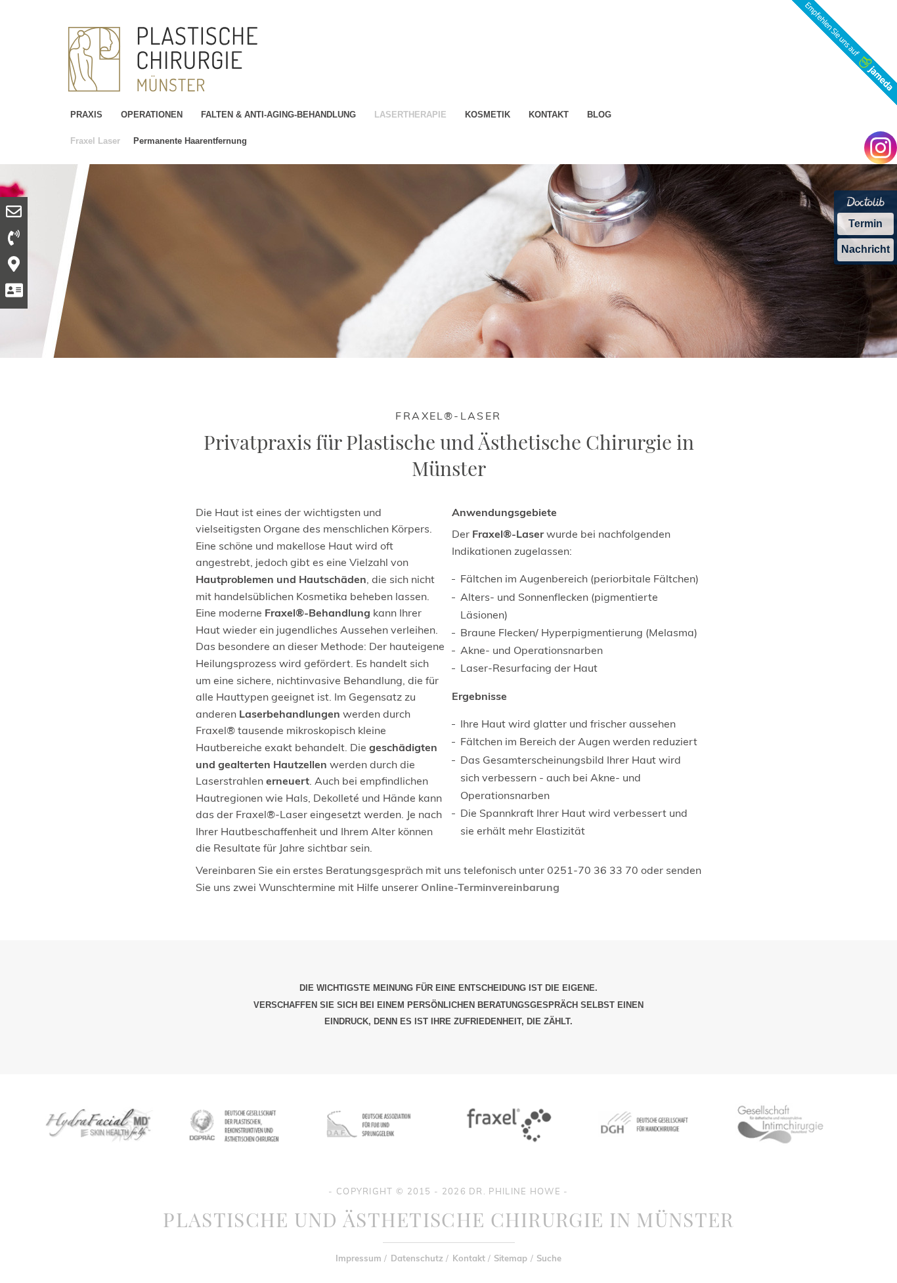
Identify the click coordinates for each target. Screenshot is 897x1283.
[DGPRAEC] (233, 1151)
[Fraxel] (506, 1151)
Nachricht (865, 249)
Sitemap (510, 1258)
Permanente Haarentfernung (190, 141)
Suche (548, 1258)
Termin (865, 223)
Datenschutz (417, 1258)
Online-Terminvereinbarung (490, 887)
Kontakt (468, 1258)
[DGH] (643, 1151)
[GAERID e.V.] (779, 1151)
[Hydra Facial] (96, 1151)
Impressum (359, 1258)
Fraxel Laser (95, 141)
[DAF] (370, 1151)
